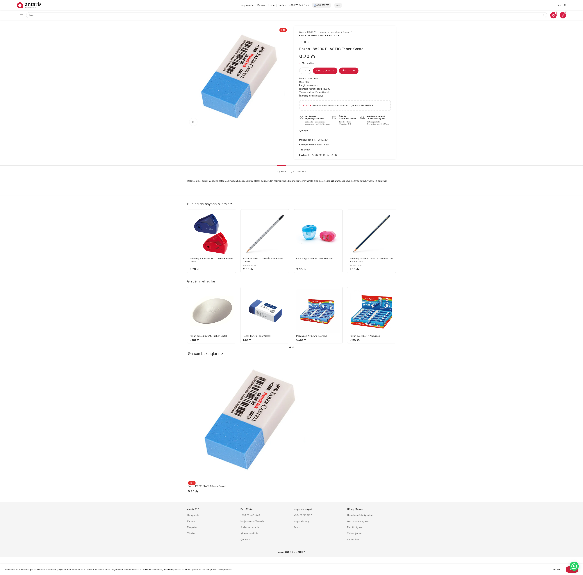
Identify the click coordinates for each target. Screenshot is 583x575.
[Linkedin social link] (324, 155)
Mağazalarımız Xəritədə (252, 521)
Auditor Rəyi (353, 539)
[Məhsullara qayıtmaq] (305, 42)
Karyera (191, 521)
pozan (307, 149)
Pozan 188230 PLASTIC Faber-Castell (207, 486)
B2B (338, 5)
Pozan (346, 32)
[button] (574, 566)
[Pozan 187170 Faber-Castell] (265, 311)
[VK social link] (332, 155)
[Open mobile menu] (21, 15)
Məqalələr (192, 527)
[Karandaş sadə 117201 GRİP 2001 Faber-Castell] (265, 234)
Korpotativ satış (301, 521)
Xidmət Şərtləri (354, 533)
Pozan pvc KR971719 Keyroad (311, 336)
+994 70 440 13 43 (250, 515)
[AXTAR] (544, 15)
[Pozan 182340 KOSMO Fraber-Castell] (212, 311)
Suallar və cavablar (250, 527)
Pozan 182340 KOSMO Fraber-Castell (208, 336)
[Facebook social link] (309, 155)
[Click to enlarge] (193, 122)
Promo (297, 527)
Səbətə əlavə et (325, 70)
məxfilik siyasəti (171, 569)
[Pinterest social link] (321, 155)
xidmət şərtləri (191, 569)
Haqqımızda (193, 515)
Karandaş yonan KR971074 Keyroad (314, 258)
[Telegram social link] (336, 155)
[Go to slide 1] (290, 347)
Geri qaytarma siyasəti (358, 521)
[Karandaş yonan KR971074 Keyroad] (318, 234)
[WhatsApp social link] (328, 155)
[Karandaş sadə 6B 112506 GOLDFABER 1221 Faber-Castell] (372, 234)
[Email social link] (317, 155)
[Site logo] (29, 5)
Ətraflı (558, 569)
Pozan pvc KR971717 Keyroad (365, 336)
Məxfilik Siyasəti (355, 527)
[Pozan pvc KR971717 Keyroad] (372, 311)
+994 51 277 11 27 (303, 515)
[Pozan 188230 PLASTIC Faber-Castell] (249, 420)
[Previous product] (301, 42)
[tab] (281, 170)
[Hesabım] (565, 5)
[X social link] (313, 155)
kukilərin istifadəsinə (152, 569)
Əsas (301, 32)
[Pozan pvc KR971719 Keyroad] (318, 311)
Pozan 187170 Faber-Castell (257, 336)
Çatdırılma (245, 539)
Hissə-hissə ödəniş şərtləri (360, 515)
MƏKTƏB (311, 32)
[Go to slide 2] (293, 347)
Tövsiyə (191, 533)
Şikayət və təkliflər (250, 533)
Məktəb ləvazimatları (330, 32)
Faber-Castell (249, 265)
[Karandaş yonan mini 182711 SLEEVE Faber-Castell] (212, 234)
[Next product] (308, 42)
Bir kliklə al (348, 70)
